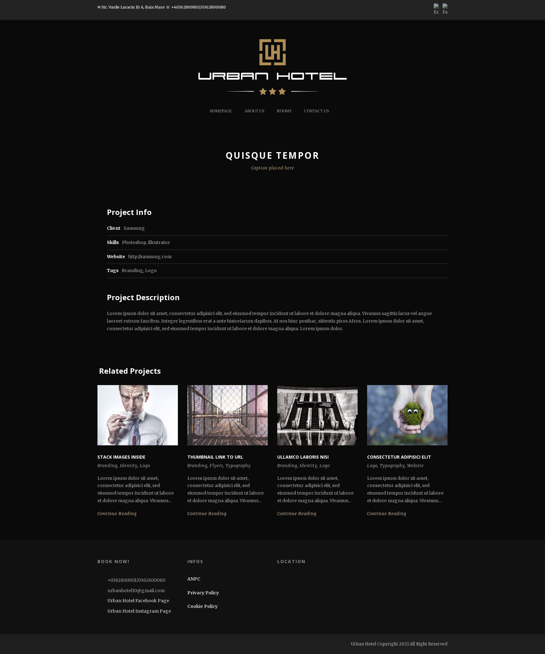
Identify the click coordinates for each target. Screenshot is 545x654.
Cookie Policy (202, 606)
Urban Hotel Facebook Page (138, 600)
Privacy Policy (203, 593)
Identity (128, 465)
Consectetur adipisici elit (399, 457)
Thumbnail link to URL (215, 457)
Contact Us (316, 111)
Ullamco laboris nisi (303, 457)
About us (254, 111)
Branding (132, 270)
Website (415, 465)
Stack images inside (121, 457)
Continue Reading (117, 513)
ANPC (193, 579)
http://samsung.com (150, 256)
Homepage (221, 111)
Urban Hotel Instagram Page (139, 611)
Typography (238, 465)
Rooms (284, 111)
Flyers (216, 465)
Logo (151, 270)
